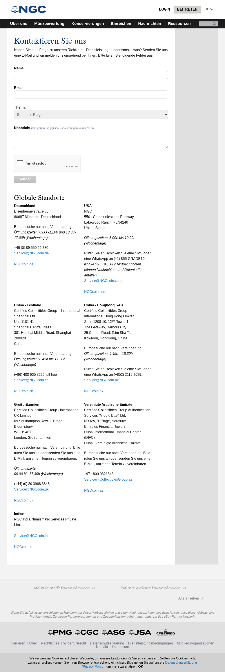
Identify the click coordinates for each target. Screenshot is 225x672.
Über (33, 643)
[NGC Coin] (30, 9)
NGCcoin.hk (93, 391)
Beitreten (187, 9)
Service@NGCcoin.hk (101, 380)
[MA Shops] (95, 598)
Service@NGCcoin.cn (31, 380)
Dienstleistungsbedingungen (150, 643)
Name (19, 68)
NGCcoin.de (23, 264)
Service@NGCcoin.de (31, 253)
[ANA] (33, 598)
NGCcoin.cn (23, 391)
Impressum (120, 647)
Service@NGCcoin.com (103, 281)
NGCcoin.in (23, 547)
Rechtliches (50, 643)
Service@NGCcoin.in (31, 536)
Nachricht (54, 128)
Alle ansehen (189, 598)
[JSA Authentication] (140, 632)
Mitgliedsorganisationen (195, 643)
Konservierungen (87, 23)
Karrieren (18, 643)
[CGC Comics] (87, 632)
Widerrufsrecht (74, 643)
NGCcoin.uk (23, 500)
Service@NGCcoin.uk (31, 489)
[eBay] (163, 598)
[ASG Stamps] (113, 632)
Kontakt (102, 647)
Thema (19, 107)
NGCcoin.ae (93, 490)
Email (18, 88)
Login (164, 9)
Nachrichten (149, 23)
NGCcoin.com (95, 292)
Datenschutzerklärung (107, 643)
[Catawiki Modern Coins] (135, 598)
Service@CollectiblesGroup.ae (108, 479)
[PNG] (64, 598)
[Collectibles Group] (165, 632)
